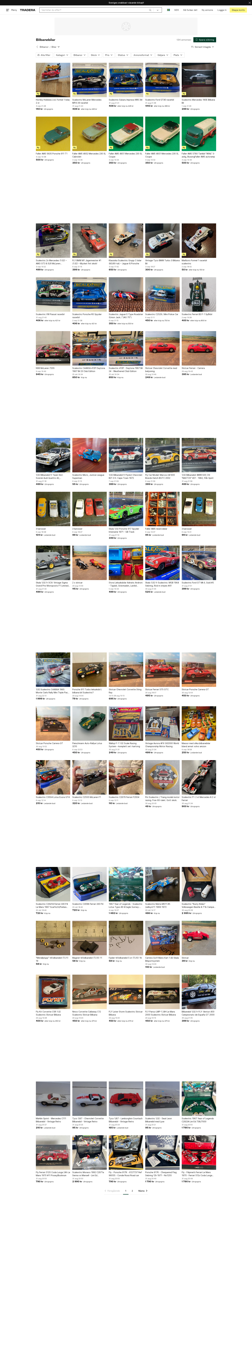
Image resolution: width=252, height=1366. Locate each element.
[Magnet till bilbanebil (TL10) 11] (89, 938)
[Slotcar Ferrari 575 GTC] (162, 669)
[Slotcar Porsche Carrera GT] (199, 669)
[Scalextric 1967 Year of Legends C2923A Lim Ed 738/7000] (199, 1098)
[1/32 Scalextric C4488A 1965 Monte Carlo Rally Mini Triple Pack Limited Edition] (53, 669)
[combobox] (96, 10)
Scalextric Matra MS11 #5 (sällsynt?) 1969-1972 (157, 905)
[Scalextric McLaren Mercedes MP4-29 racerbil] (89, 80)
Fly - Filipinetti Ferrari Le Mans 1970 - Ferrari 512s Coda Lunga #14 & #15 (197, 1174)
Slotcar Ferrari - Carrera (193, 368)
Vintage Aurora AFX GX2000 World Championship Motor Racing (162, 745)
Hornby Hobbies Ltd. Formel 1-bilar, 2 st (53, 101)
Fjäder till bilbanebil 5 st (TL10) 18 (125, 958)
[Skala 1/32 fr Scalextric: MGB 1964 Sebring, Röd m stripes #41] (162, 563)
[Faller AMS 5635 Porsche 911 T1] (53, 134)
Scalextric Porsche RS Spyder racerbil (87, 316)
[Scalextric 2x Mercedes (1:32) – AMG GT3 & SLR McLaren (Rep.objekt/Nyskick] (53, 240)
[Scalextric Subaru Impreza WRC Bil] (126, 80)
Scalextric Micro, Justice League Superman (88, 476)
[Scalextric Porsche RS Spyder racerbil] (89, 294)
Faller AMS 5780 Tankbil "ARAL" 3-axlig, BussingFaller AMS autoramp (198, 155)
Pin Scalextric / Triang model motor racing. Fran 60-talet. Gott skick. (162, 798)
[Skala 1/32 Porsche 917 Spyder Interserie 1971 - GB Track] (126, 509)
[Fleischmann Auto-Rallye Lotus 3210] (89, 723)
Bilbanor (44, 47)
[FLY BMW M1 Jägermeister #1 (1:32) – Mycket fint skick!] (89, 240)
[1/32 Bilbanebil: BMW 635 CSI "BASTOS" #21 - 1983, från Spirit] (199, 455)
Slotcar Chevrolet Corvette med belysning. (161, 369)
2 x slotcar (77, 582)
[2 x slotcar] (89, 563)
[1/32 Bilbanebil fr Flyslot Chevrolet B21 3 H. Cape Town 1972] (126, 455)
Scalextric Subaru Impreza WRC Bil (125, 99)
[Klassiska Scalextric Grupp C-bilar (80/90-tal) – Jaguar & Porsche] (126, 240)
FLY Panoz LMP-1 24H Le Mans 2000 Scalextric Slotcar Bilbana (160, 1013)
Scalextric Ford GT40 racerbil (159, 99)
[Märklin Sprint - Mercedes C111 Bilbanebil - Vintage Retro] (53, 1098)
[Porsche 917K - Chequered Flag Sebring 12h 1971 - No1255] (162, 1152)
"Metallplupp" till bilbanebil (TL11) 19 (52, 959)
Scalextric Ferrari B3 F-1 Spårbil (197, 314)
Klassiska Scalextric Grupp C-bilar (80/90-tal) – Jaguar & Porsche (125, 262)
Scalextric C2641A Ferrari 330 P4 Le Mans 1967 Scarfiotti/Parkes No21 (52, 906)
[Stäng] (249, 2)
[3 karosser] (53, 509)
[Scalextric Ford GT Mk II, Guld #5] (199, 563)
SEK (176, 10)
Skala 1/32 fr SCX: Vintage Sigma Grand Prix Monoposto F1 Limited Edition (52, 584)
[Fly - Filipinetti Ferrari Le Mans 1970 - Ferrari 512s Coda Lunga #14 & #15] (199, 1152)
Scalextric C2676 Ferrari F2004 (124, 797)
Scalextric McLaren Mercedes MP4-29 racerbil (87, 101)
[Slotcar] (199, 938)
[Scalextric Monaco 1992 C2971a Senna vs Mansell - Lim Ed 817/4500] (89, 1152)
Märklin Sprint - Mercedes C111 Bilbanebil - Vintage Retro (51, 1120)
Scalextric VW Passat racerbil (50, 314)
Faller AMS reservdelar (156, 529)
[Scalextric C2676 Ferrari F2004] (126, 777)
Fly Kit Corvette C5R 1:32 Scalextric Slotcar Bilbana (48, 1013)
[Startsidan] (27, 10)
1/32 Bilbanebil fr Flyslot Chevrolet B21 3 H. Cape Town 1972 (125, 476)
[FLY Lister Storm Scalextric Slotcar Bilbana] (126, 992)
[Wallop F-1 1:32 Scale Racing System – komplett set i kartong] (126, 723)
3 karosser (41, 529)
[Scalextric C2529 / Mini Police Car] (162, 294)
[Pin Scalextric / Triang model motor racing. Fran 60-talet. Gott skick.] (162, 777)
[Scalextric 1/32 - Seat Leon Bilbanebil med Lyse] (162, 1098)
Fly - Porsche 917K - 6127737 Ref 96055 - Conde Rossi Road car (125, 1174)
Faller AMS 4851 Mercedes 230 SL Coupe (125, 155)
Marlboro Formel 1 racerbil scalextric (194, 262)
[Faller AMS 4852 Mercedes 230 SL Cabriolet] (89, 134)
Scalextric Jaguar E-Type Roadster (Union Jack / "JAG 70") (126, 316)
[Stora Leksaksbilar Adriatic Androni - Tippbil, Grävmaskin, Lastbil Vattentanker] (126, 563)
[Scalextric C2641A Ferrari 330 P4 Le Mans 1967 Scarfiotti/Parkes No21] (53, 884)
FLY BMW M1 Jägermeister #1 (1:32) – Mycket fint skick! (86, 262)
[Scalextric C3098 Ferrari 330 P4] (89, 884)
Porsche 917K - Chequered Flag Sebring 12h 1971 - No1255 (161, 1174)
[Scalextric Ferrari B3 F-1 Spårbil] (199, 294)
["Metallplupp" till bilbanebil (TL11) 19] (53, 938)
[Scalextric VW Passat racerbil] (53, 294)
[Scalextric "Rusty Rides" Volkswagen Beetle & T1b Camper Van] (199, 884)
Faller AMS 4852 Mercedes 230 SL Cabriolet (89, 155)
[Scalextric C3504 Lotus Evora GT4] (53, 777)
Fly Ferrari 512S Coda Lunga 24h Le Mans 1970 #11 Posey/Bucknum (53, 1174)
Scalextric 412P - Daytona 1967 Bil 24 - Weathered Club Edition (126, 369)
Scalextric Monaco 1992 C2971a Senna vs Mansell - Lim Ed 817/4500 (88, 1174)
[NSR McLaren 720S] (53, 348)
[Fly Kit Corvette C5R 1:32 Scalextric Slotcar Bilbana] (53, 992)
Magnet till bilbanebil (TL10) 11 (87, 958)
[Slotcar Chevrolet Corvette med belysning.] (162, 348)
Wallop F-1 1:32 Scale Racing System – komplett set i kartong (124, 745)
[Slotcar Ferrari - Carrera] (199, 348)
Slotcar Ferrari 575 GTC (157, 689)
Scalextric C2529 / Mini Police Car (161, 314)
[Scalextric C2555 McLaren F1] (89, 777)
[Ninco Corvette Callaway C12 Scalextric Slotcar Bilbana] (89, 992)
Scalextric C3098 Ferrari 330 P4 (87, 904)
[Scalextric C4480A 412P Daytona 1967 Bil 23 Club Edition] (89, 348)
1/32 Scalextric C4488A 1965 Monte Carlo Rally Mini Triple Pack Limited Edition (52, 691)
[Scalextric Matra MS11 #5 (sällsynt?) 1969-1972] (162, 884)
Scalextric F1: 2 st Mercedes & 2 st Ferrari (199, 798)
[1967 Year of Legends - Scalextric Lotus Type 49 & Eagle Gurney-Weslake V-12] (126, 884)
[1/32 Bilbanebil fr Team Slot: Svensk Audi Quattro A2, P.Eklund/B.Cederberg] (53, 455)
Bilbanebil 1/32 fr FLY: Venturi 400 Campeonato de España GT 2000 (198, 1013)
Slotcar (185, 958)
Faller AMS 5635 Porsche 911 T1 (51, 153)
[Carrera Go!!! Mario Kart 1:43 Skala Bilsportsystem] (162, 938)
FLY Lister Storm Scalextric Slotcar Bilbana (126, 1013)
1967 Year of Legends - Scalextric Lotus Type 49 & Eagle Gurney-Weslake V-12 (125, 906)
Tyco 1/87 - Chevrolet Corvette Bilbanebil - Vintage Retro (88, 1120)
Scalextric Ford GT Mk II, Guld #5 (198, 582)
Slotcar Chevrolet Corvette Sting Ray (125, 691)
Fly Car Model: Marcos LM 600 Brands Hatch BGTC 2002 (160, 476)
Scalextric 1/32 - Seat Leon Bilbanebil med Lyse (158, 1120)
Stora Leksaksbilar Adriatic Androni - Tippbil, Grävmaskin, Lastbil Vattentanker (125, 584)
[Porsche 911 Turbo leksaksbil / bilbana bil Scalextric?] (89, 669)
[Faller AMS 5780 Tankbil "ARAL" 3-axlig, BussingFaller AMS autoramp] (199, 134)
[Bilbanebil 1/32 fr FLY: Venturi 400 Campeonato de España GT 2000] (199, 992)
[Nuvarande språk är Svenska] (168, 10)
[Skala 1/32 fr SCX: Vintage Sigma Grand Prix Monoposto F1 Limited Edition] (53, 563)
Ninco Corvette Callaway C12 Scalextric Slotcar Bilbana (86, 1013)
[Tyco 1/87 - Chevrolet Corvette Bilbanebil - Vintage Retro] (89, 1098)
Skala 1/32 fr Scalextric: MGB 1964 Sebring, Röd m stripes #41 (162, 584)
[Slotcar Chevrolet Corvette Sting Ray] (126, 669)
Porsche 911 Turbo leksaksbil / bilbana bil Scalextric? (87, 691)
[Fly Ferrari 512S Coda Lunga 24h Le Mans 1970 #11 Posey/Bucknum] (53, 1152)
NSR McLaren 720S (45, 368)
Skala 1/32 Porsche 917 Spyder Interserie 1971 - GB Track (124, 530)
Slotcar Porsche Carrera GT (195, 689)
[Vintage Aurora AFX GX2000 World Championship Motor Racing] (162, 723)
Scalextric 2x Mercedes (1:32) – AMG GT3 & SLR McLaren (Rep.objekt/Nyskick (51, 262)
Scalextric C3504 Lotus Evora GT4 (53, 797)
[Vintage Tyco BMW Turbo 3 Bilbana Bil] (162, 240)
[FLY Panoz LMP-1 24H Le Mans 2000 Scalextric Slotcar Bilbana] (162, 992)
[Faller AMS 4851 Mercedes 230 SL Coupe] (126, 134)
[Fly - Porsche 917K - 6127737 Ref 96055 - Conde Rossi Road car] (126, 1152)
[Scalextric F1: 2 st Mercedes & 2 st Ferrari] (199, 777)
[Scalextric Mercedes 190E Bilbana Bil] (199, 80)
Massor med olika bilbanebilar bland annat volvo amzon (196, 745)
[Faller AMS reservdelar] (162, 509)
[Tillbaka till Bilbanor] (37, 47)
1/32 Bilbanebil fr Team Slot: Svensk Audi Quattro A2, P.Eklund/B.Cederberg (49, 477)
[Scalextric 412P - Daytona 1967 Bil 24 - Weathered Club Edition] (126, 348)
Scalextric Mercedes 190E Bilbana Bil (198, 101)
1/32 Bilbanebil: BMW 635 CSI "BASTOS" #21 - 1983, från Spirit (198, 476)
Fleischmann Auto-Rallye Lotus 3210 (87, 745)
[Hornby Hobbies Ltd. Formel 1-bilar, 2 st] (53, 80)
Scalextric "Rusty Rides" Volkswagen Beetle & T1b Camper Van (198, 906)
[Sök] (150, 9)
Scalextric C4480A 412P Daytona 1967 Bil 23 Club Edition (88, 369)
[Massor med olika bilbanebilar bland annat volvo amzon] (199, 723)
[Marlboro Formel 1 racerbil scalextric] (199, 240)
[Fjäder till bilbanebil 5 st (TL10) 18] (126, 938)
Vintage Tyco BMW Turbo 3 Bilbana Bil (162, 262)
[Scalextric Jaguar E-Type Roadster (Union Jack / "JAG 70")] (126, 294)
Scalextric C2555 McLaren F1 (86, 797)
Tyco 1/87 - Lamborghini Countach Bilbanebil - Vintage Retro (125, 1120)
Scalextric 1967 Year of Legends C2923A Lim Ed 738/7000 (198, 1120)
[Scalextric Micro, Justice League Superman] (89, 455)
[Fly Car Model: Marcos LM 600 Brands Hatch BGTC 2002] (162, 455)
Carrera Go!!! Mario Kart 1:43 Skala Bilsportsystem (162, 959)
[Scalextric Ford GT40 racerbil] (162, 80)
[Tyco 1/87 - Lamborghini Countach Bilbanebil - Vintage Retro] (126, 1098)
